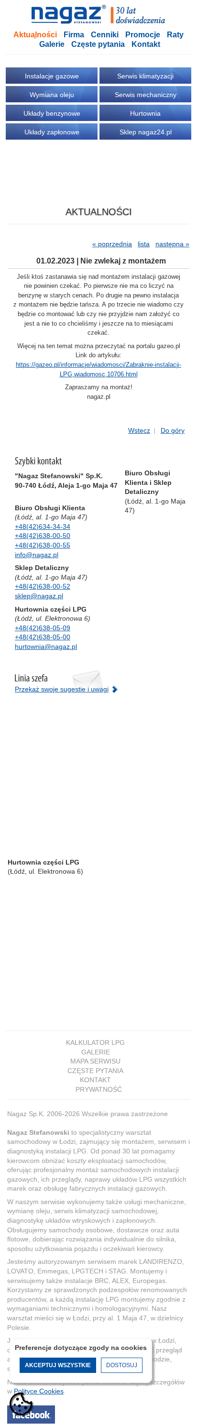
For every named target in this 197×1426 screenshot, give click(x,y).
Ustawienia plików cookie (21, 1404)
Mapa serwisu (95, 1061)
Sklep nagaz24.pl (146, 132)
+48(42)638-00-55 (42, 545)
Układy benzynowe (51, 113)
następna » (172, 244)
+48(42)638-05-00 (42, 637)
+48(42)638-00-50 (42, 535)
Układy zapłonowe (51, 132)
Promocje (142, 35)
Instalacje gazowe (52, 76)
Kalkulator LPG (95, 1042)
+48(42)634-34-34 (42, 526)
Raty (175, 35)
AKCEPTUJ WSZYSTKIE (58, 1365)
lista (144, 244)
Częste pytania (98, 44)
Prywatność (99, 1089)
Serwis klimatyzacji (145, 76)
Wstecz (139, 430)
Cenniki (105, 35)
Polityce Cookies (39, 1391)
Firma (74, 35)
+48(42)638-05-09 (42, 628)
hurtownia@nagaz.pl (46, 646)
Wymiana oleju (52, 95)
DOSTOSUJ (121, 1365)
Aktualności (35, 35)
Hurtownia (145, 113)
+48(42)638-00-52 (42, 586)
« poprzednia (112, 244)
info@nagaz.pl (36, 555)
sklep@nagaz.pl (39, 596)
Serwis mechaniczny (145, 95)
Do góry (173, 430)
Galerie (52, 44)
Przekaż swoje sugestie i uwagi (62, 689)
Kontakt (145, 44)
